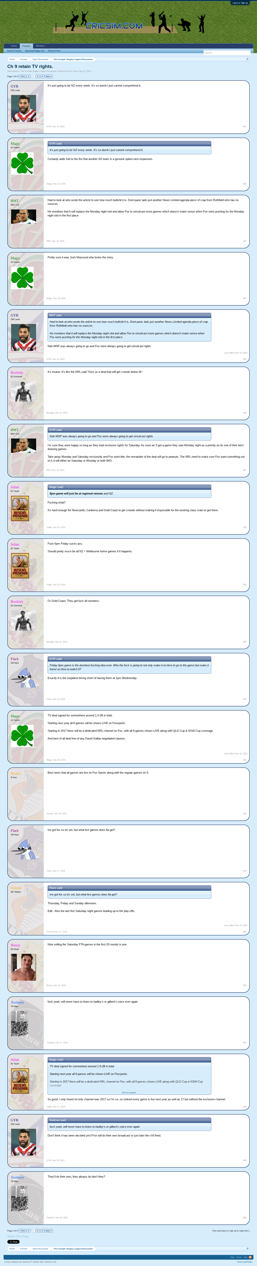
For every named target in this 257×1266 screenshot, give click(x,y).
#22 (244, 184)
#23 (244, 241)
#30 (244, 642)
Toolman (50, 1042)
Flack (49, 699)
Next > (49, 76)
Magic (49, 184)
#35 (244, 932)
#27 (244, 470)
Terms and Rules (244, 1262)
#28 (244, 527)
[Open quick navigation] (247, 59)
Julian (49, 527)
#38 (244, 1106)
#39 (244, 1160)
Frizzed (50, 932)
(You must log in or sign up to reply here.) (231, 1231)
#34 (244, 871)
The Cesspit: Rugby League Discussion (39, 71)
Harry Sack (73, 71)
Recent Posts (54, 51)
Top (245, 1257)
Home (14, 46)
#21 (244, 126)
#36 (244, 985)
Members (40, 46)
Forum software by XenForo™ (31, 1262)
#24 (244, 298)
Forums (26, 46)
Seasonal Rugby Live (34, 51)
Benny (49, 985)
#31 (244, 699)
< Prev (22, 76)
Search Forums (14, 51)
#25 (244, 359)
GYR (49, 126)
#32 (244, 760)
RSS (250, 1257)
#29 (244, 584)
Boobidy (50, 413)
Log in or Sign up (240, 3)
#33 (244, 813)
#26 (244, 413)
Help (232, 1257)
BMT (49, 241)
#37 (244, 1042)
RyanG (50, 813)
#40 (244, 1217)
